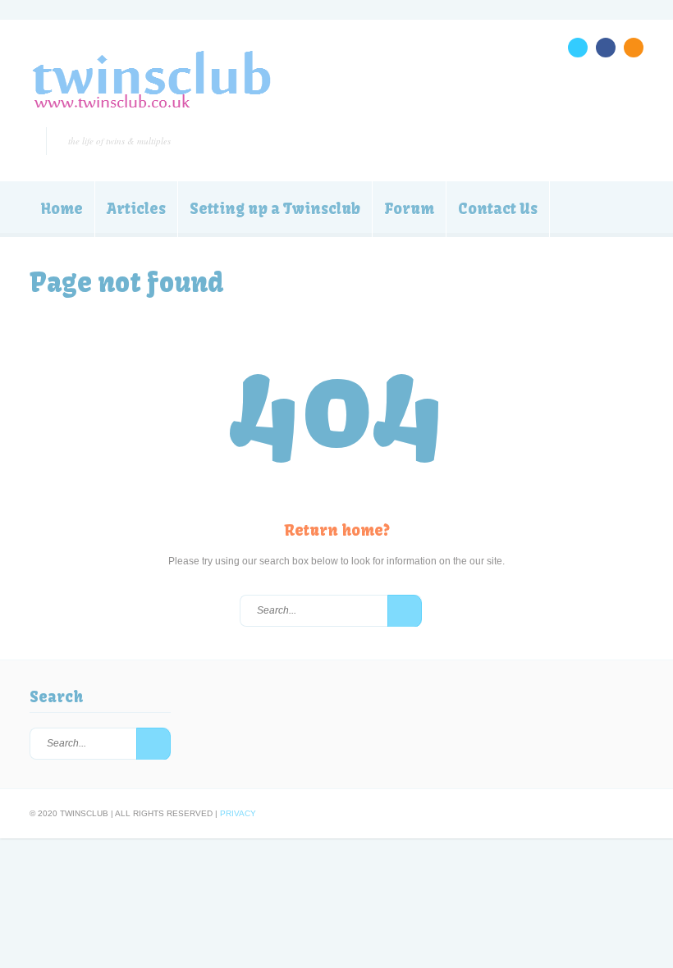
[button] (404, 611)
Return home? (337, 530)
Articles (136, 208)
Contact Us (498, 208)
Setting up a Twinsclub (275, 208)
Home (62, 208)
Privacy (238, 813)
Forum (409, 208)
